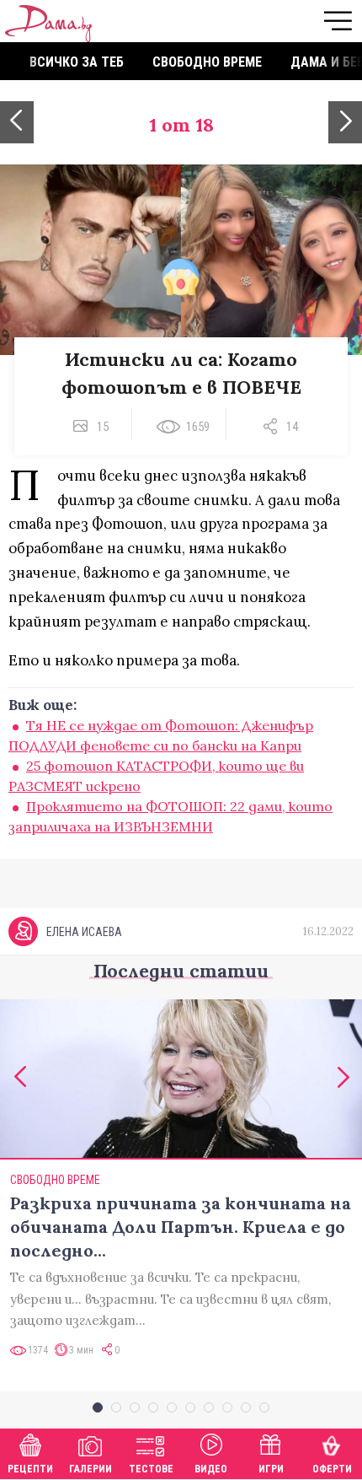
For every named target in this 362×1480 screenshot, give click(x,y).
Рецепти (30, 1469)
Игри (271, 1469)
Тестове (151, 1469)
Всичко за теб (76, 62)
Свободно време (207, 62)
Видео (210, 1469)
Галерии (90, 1469)
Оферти (332, 1469)
